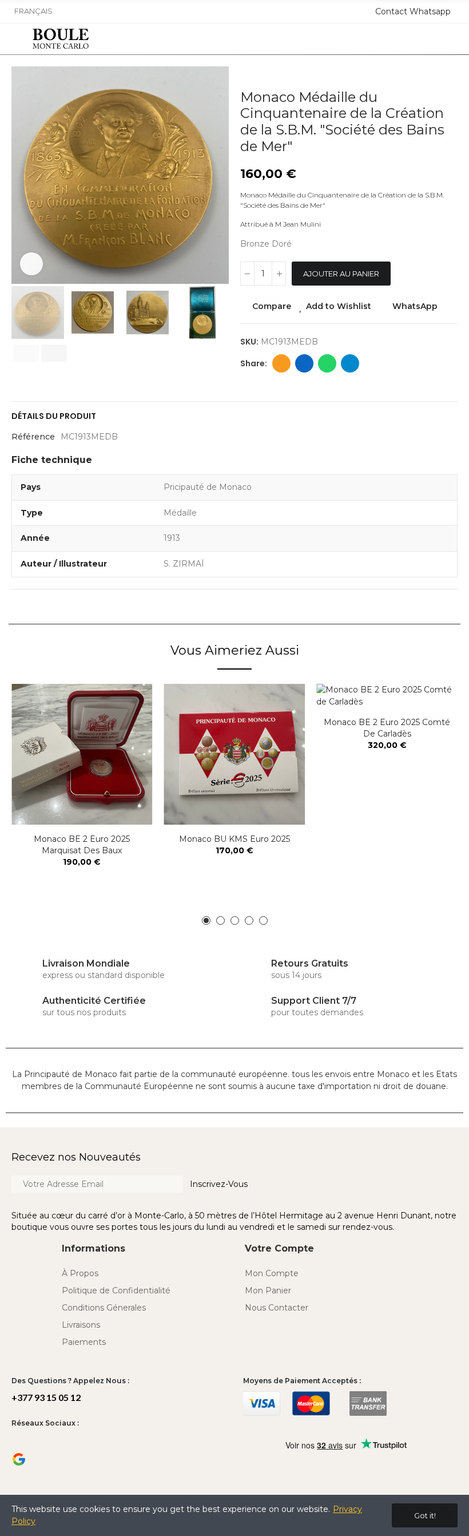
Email (281, 363)
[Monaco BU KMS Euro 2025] (234, 754)
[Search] (416, 39)
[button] (22, 175)
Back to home (434, 72)
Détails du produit (53, 416)
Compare (271, 306)
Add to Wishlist (338, 306)
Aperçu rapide (124, 749)
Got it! (425, 1515)
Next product (449, 72)
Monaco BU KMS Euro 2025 (234, 839)
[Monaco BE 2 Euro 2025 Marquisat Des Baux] (82, 754)
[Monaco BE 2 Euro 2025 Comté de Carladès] (387, 696)
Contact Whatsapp (413, 11)
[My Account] (453, 38)
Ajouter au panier (341, 273)
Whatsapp (327, 363)
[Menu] (16, 38)
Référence (33, 436)
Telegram (350, 363)
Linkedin (304, 363)
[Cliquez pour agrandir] (31, 263)
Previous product (420, 72)
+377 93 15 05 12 (46, 1397)
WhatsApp (415, 306)
